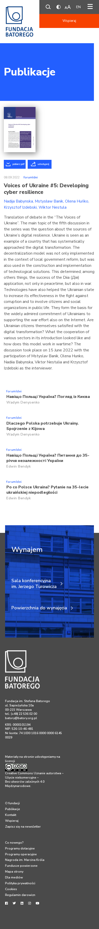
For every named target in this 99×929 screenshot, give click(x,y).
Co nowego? (14, 843)
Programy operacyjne (21, 854)
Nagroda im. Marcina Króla (24, 860)
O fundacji (12, 803)
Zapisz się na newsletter (23, 827)
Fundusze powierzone (21, 866)
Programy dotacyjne (20, 848)
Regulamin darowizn (20, 895)
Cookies (11, 889)
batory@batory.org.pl (21, 718)
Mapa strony (14, 872)
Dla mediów (14, 877)
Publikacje (29, 72)
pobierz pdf (18, 164)
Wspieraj (69, 21)
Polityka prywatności (20, 883)
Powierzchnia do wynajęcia (39, 608)
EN (78, 7)
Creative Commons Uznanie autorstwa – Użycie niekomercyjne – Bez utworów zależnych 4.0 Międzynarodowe (34, 779)
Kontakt (10, 815)
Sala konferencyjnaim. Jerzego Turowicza (34, 584)
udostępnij (43, 164)
